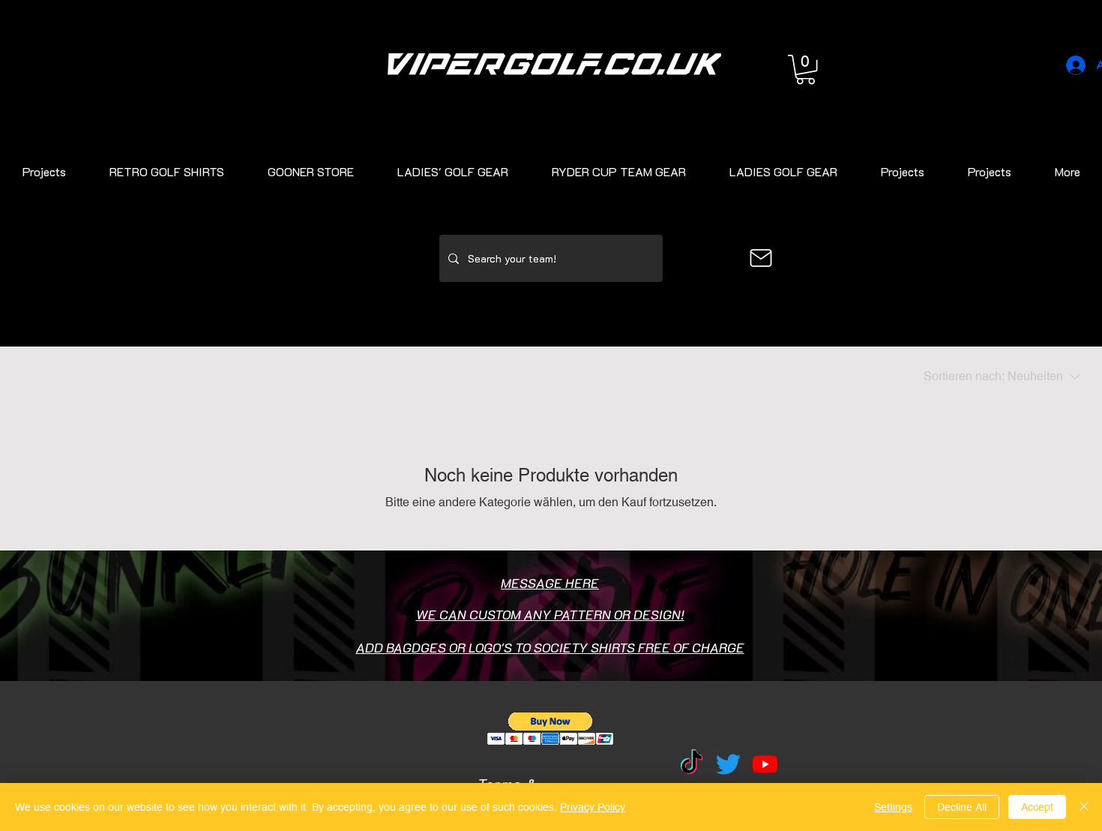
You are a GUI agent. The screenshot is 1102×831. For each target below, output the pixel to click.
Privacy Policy (592, 807)
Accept (1037, 807)
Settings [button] (893, 807)
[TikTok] (691, 763)
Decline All (962, 807)
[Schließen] (1084, 807)
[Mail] (761, 258)
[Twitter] (728, 763)
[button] (805, 69)
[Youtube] (765, 763)
